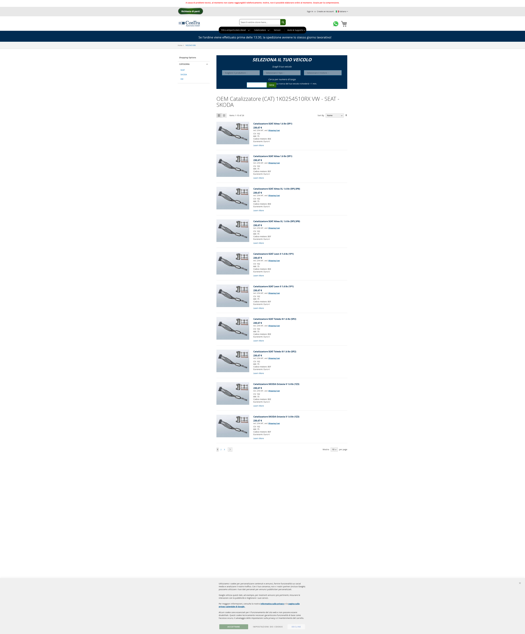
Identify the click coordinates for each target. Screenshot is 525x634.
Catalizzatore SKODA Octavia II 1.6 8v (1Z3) (276, 384)
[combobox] (262, 22)
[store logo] (189, 23)
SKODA (183, 74)
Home (180, 45)
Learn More (258, 145)
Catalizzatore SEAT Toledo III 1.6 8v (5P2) (274, 318)
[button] (342, 11)
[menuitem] (234, 30)
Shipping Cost (274, 130)
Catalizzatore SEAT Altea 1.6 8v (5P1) (272, 123)
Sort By (321, 115)
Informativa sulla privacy (272, 603)
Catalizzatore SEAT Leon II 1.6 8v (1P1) (273, 253)
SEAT (182, 70)
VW (181, 79)
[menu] (262, 30)
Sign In (310, 11)
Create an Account (325, 11)
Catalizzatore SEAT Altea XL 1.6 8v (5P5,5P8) (276, 188)
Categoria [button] (184, 64)
